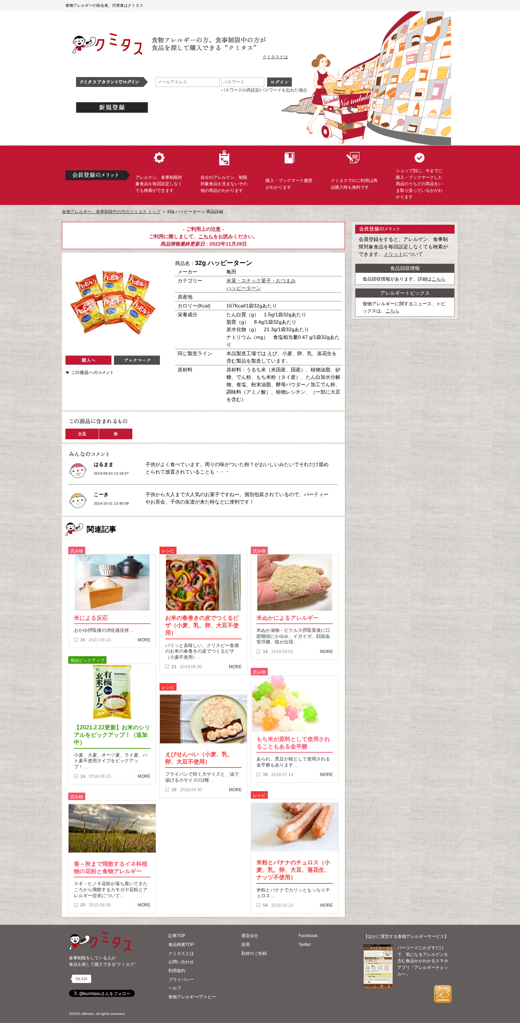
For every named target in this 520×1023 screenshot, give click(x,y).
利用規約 (176, 970)
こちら (205, 236)
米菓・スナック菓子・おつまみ (261, 280)
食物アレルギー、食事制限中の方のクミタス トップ (111, 211)
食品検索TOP (181, 944)
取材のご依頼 (254, 953)
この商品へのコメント (89, 372)
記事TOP (176, 935)
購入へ (88, 360)
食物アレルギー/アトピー (192, 996)
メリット (393, 254)
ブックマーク (137, 360)
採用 (245, 944)
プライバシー (181, 979)
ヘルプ (174, 988)
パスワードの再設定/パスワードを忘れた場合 (264, 90)
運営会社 (249, 935)
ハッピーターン (243, 288)
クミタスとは (275, 56)
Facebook (308, 935)
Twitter (305, 944)
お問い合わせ (181, 961)
